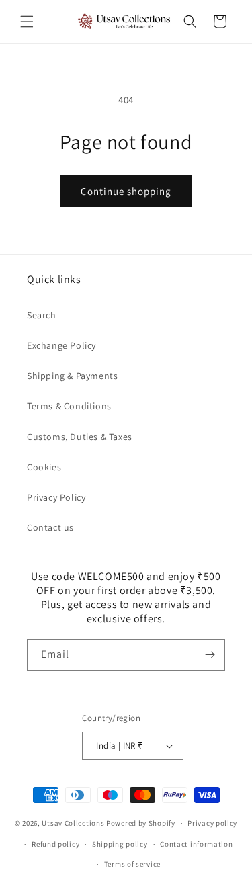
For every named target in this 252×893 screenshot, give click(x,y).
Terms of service (132, 864)
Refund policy (55, 844)
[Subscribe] (209, 655)
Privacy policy (212, 823)
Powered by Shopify (140, 823)
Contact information (196, 844)
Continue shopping (126, 191)
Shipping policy (120, 844)
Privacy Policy (56, 497)
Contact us (50, 527)
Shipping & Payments (72, 376)
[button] (27, 21)
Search (41, 315)
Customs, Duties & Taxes (79, 437)
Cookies (44, 467)
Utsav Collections (73, 823)
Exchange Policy (61, 345)
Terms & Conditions (69, 406)
